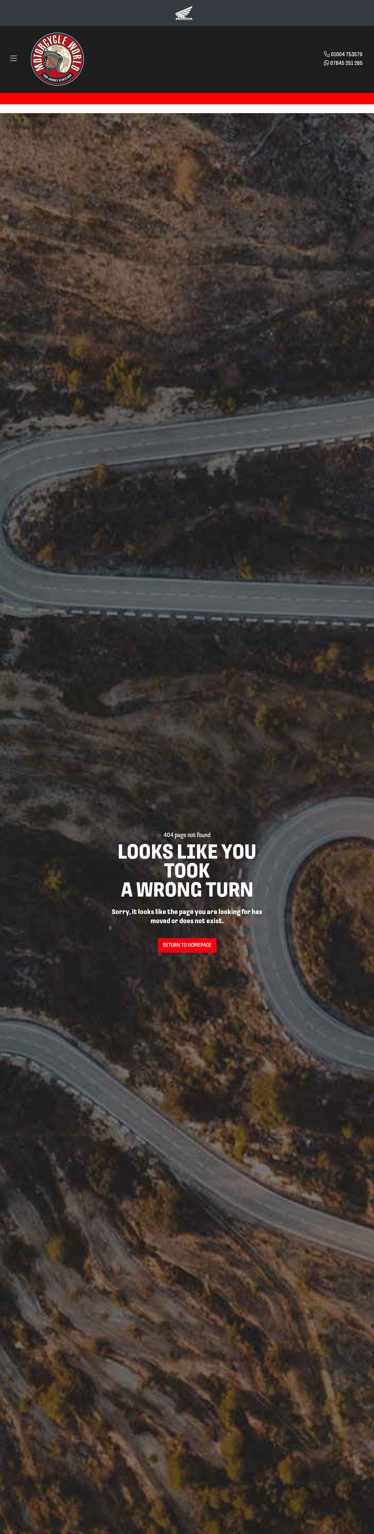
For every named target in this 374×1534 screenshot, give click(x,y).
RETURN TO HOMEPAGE (187, 945)
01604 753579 (346, 55)
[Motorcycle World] (57, 59)
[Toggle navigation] (13, 59)
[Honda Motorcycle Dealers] (184, 13)
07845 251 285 (346, 63)
